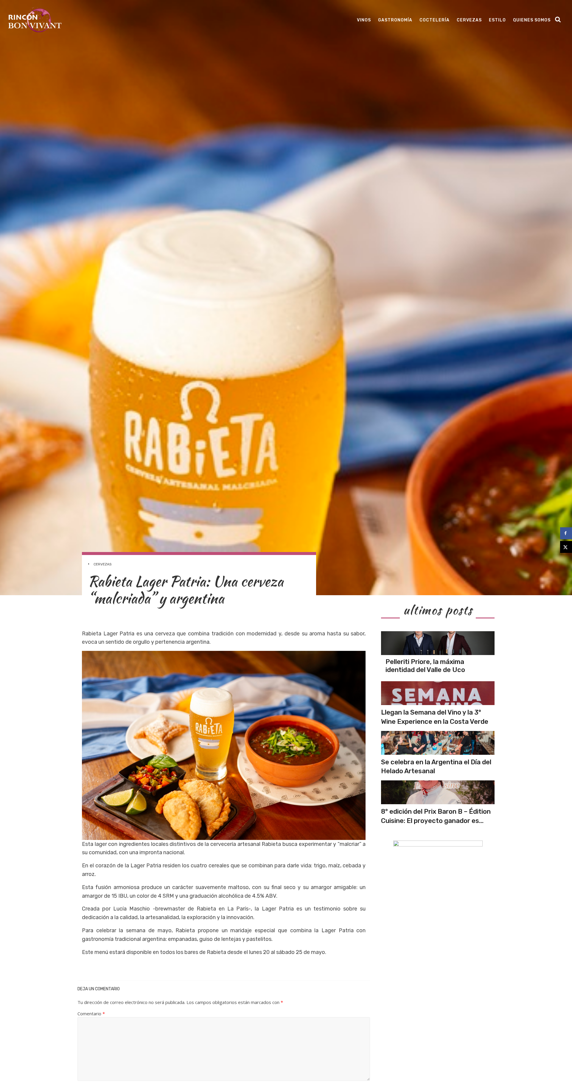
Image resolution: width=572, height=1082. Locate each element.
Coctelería (434, 20)
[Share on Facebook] (566, 533)
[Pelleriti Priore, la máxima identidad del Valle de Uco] (438, 643)
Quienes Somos (532, 20)
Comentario (91, 1013)
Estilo (497, 20)
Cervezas (469, 20)
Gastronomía (395, 20)
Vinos (364, 20)
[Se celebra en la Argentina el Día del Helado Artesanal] (438, 743)
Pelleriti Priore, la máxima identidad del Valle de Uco (425, 665)
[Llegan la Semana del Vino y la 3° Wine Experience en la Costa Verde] (438, 693)
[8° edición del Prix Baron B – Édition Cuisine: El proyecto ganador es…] (438, 792)
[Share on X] (566, 547)
